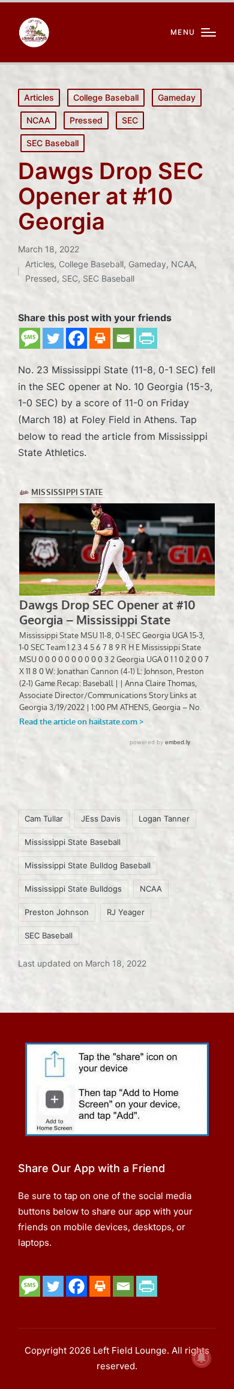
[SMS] (29, 338)
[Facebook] (76, 338)
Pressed (86, 120)
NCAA (38, 120)
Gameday (177, 97)
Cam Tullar (44, 818)
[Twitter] (53, 338)
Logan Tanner (164, 818)
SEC (130, 120)
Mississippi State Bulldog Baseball (88, 865)
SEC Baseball (52, 143)
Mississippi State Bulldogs (73, 888)
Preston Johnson (57, 912)
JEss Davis (101, 818)
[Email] (123, 338)
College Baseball (106, 97)
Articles (39, 97)
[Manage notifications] (201, 1357)
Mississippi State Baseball (73, 842)
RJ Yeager (126, 912)
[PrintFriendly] (146, 338)
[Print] (99, 338)
